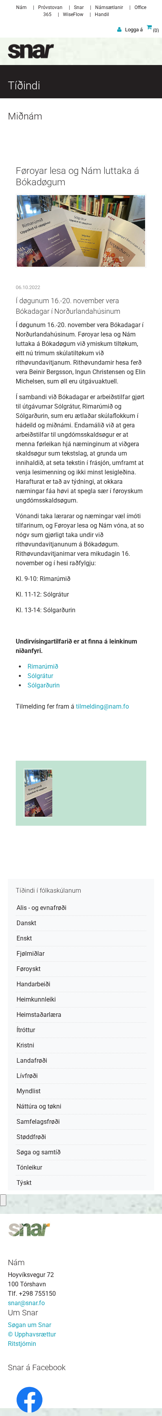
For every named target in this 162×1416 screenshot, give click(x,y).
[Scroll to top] (144, 1398)
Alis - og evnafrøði (41, 907)
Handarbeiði (33, 984)
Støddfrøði (31, 1137)
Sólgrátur (40, 676)
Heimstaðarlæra (39, 1014)
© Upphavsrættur (32, 1334)
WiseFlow (73, 14)
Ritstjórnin (22, 1343)
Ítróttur (26, 1030)
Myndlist (28, 1091)
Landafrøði (32, 1060)
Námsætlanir (109, 7)
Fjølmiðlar (30, 953)
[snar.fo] (27, 51)
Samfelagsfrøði (38, 1121)
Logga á (134, 30)
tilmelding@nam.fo (102, 706)
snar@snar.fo (26, 1303)
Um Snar (23, 1312)
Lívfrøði (27, 1076)
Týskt (24, 1182)
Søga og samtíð (39, 1152)
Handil (102, 14)
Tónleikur (29, 1167)
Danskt (26, 923)
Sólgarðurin (44, 685)
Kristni (25, 1045)
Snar (79, 7)
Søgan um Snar (29, 1325)
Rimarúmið (43, 666)
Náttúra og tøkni (39, 1106)
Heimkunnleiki (36, 999)
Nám (21, 7)
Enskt (24, 938)
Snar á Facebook (37, 1367)
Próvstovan (50, 7)
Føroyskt (28, 969)
